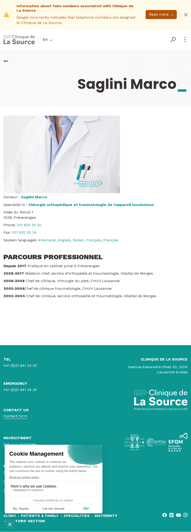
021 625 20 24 (24, 232)
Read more (161, 14)
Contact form (15, 416)
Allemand (47, 240)
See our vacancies (19, 444)
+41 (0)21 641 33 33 (20, 365)
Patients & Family (40, 515)
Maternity (106, 515)
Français (93, 240)
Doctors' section (26, 521)
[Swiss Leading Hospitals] (134, 442)
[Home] (19, 43)
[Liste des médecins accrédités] (5, 61)
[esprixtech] (156, 442)
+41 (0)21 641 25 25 (20, 389)
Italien (78, 240)
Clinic (9, 515)
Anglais (64, 240)
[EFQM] (178, 442)
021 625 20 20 (29, 225)
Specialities (77, 515)
